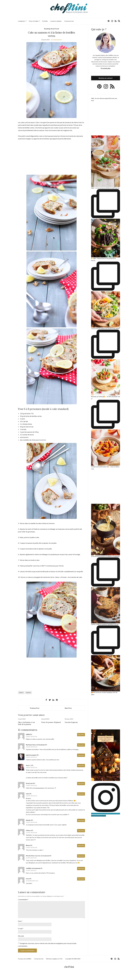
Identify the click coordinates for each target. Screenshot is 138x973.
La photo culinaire (56, 21)
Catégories (21, 21)
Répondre (81, 734)
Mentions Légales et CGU (54, 959)
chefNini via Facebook (33, 868)
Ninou (28, 845)
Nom (20, 921)
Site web (21, 936)
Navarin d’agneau (71, 722)
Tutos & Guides (34, 21)
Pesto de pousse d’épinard (51, 722)
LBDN (28, 734)
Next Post (68, 708)
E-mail (20, 928)
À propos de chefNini (24, 959)
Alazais (28, 820)
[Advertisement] (51, 157)
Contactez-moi (69, 21)
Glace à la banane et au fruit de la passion (26, 723)
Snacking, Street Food (51, 29)
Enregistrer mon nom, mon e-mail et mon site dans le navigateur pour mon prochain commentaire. (47, 944)
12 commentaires (56, 40)
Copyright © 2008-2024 (72, 959)
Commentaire (23, 899)
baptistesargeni (31, 755)
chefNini (69, 966)
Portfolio (45, 21)
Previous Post (34, 708)
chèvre (21, 692)
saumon (28, 692)
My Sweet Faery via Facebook (35, 745)
